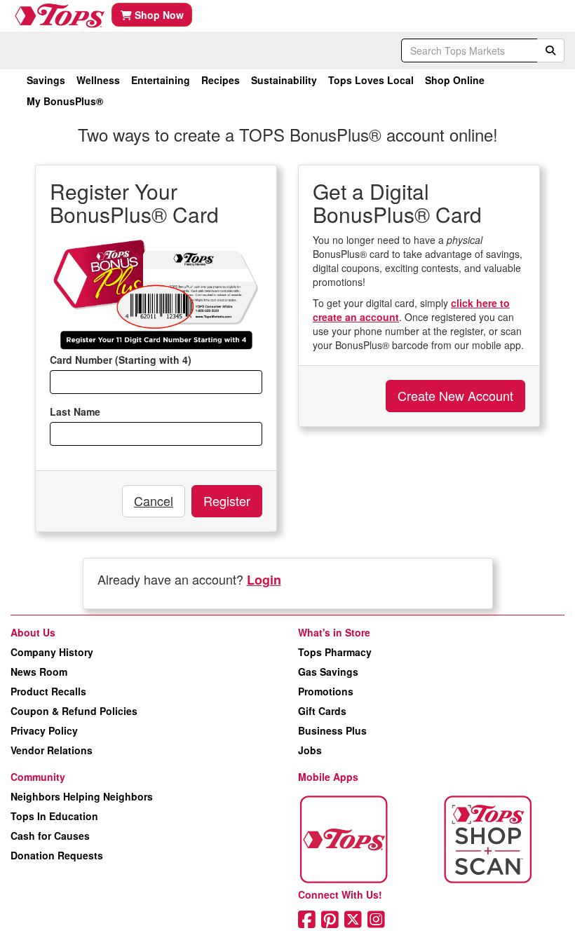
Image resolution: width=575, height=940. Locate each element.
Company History (52, 652)
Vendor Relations (52, 750)
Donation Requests (57, 855)
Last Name (75, 411)
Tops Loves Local (371, 80)
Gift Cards (322, 711)
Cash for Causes (50, 836)
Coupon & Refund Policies (74, 711)
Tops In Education (54, 816)
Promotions (325, 691)
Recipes (220, 80)
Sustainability (284, 80)
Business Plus (332, 730)
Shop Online (455, 80)
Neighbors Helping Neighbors (82, 796)
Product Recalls (48, 691)
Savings (46, 80)
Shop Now (158, 15)
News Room (39, 672)
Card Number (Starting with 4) (120, 360)
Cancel (153, 500)
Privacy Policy (44, 730)
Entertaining (160, 80)
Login (264, 580)
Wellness (98, 80)
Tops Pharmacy (335, 652)
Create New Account (455, 395)
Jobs (310, 750)
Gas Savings (328, 672)
